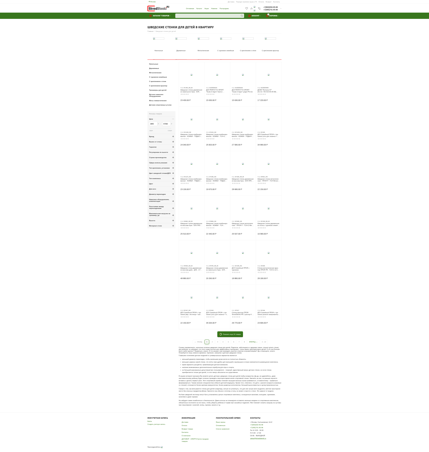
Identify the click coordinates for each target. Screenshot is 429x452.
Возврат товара (187, 429)
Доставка (185, 422)
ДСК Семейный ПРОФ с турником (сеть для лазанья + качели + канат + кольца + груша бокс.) (217, 313)
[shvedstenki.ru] (158, 8)
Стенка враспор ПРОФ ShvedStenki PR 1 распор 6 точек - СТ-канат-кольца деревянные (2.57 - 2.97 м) (243, 313)
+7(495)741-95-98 (256, 427)
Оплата (184, 425)
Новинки (214, 8)
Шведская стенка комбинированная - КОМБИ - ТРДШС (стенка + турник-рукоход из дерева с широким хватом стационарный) (217, 180)
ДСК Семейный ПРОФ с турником (240, 269)
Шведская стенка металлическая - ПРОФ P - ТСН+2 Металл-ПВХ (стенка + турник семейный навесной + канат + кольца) (243, 224)
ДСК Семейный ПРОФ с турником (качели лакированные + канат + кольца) (268, 313)
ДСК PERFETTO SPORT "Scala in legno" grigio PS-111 (242, 91)
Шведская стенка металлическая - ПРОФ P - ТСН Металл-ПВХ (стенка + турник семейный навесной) (269, 180)
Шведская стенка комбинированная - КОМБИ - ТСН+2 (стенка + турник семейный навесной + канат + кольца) (217, 135)
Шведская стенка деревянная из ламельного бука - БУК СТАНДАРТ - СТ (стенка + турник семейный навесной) (217, 269)
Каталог (199, 8)
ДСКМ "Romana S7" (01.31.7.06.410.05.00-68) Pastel (267, 91)
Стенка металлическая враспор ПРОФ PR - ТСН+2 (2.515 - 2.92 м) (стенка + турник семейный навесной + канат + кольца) (268, 269)
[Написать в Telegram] (255, 10)
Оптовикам (190, 8)
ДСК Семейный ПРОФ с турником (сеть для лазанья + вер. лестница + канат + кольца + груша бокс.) (268, 135)
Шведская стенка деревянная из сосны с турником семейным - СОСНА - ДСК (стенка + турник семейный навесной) (268, 224)
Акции (206, 8)
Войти (149, 421)
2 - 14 (264, 342)
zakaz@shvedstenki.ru (258, 438)
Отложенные (220, 425)
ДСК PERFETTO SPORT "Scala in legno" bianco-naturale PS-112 (215, 91)
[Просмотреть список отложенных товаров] (246, 8)
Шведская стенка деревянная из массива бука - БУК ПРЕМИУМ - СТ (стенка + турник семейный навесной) (191, 224)
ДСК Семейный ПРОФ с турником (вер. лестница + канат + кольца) (191, 313)
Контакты (185, 432)
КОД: (181, 87)
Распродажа (224, 8)
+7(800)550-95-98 (256, 425)
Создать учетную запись (156, 424)
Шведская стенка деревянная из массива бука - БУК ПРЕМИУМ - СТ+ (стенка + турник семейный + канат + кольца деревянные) (243, 180)
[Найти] (242, 16)
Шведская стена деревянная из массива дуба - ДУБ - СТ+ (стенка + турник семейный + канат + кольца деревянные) (191, 269)
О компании (186, 435)
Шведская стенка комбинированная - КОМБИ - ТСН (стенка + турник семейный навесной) (217, 224)
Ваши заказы (220, 422)
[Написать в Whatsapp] (255, 7)
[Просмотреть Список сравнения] (251, 8)
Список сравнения (222, 429)
